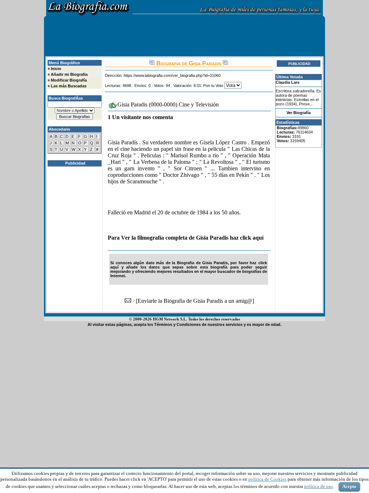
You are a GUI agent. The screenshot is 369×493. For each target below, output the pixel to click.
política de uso (318, 486)
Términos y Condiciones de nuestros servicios (198, 324)
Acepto (349, 486)
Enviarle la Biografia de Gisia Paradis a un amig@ (195, 301)
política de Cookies (267, 479)
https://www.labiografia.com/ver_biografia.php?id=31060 (172, 75)
